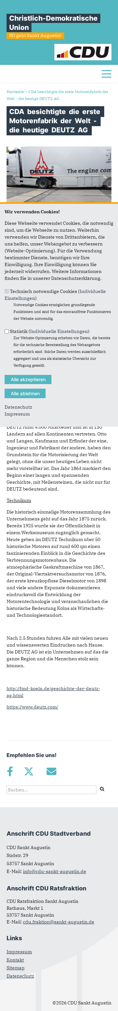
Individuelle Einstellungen (59, 331)
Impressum (17, 414)
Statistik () (49, 331)
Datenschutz (18, 407)
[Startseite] (83, 47)
